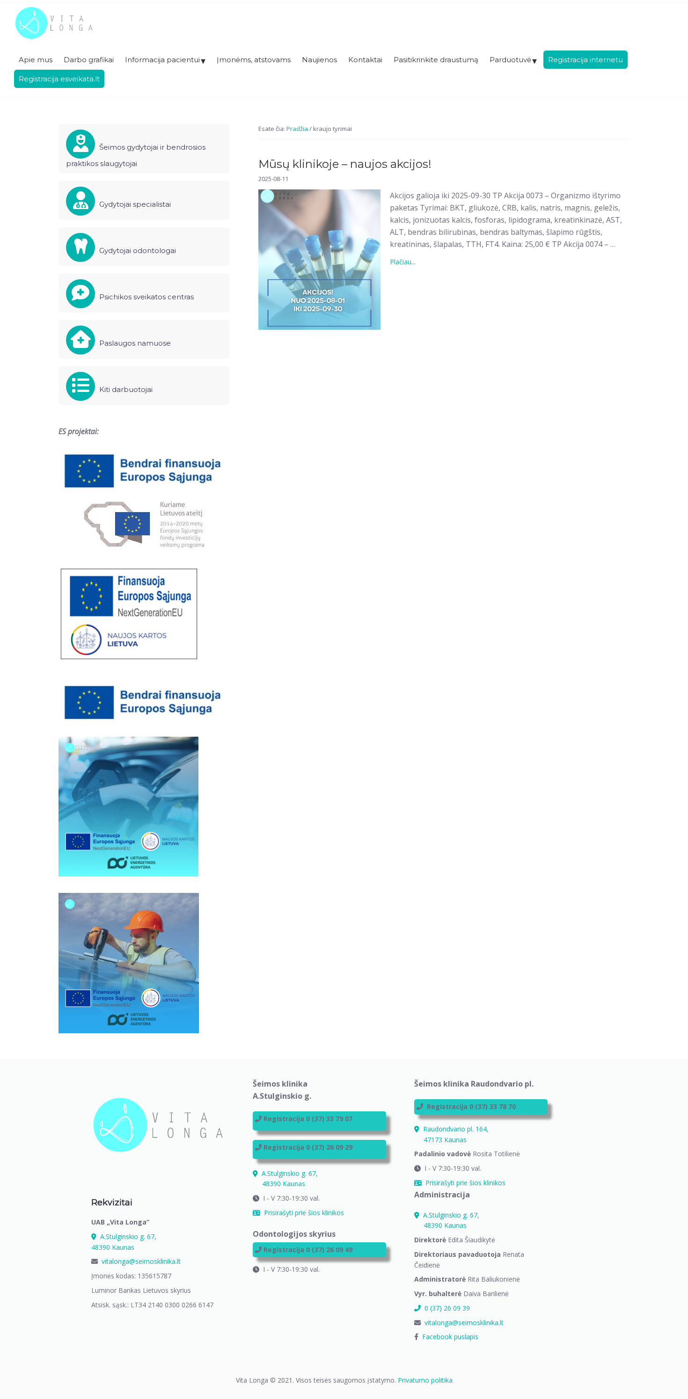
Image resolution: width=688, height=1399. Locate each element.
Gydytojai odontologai (136, 250)
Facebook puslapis (450, 1336)
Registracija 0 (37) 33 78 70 (471, 1106)
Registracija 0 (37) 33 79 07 (307, 1118)
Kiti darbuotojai (125, 389)
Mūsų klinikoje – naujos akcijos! (345, 164)
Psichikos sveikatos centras (145, 296)
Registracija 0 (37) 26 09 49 (307, 1249)
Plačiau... (414, 262)
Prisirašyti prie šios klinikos (303, 1212)
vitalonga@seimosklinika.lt (141, 1261)
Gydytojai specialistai (134, 204)
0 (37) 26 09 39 (446, 1308)
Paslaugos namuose (134, 343)
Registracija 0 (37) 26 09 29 (307, 1147)
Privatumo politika (425, 1380)
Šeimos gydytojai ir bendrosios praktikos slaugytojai (135, 155)
